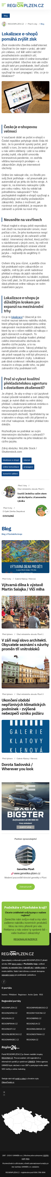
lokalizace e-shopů (11, 460)
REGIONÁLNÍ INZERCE (25, 939)
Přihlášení (13, 995)
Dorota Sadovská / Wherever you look (17, 766)
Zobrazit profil (25, 887)
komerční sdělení (10, 474)
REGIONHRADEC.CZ (10, 1040)
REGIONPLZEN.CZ (16, 24)
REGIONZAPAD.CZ (9, 1013)
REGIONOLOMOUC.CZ (36, 1029)
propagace (28, 467)
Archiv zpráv (33, 995)
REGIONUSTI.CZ (9, 1029)
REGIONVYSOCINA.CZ (36, 1013)
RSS (41, 995)
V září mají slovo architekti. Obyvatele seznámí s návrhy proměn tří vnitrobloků (25, 644)
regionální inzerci (8, 975)
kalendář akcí (28, 968)
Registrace (22, 995)
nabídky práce (40, 968)
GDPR (45, 1156)
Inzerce (4, 995)
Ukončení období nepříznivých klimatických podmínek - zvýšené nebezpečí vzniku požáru (23, 707)
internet (27, 460)
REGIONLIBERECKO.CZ (12, 1034)
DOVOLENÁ (8, 516)
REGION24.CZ (32, 1040)
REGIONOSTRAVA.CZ (36, 1034)
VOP (23, 1159)
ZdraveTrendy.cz (8, 1082)
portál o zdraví (20, 1079)
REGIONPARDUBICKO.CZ (37, 1008)
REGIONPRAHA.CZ (10, 1024)
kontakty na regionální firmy (12, 968)
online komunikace (11, 467)
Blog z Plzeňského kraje (12, 534)
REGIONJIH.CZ (8, 1018)
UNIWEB (31, 1062)
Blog (6, 15)
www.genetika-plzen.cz (27, 873)
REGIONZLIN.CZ (33, 1024)
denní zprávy (17, 964)
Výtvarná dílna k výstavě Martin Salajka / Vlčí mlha (23, 587)
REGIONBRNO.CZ (34, 1018)
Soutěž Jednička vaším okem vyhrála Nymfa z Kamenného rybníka (32, 497)
